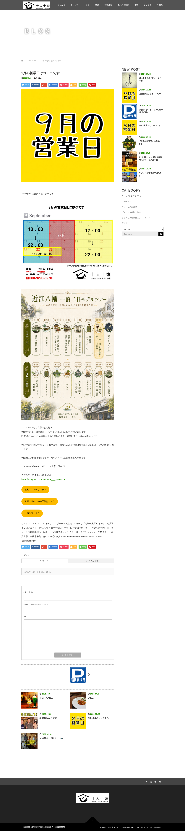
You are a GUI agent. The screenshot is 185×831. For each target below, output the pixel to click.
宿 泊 (97, 5)
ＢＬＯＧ (147, 5)
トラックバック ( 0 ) (91, 561)
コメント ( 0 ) (44, 561)
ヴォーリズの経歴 (129, 207)
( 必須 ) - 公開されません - (36, 604)
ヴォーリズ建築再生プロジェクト (136, 218)
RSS (160, 781)
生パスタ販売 (123, 5)
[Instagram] (150, 781)
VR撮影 (160, 5)
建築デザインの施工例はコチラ (40, 501)
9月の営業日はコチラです (150, 94)
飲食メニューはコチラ (35, 489)
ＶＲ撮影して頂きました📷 (51, 738)
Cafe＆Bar (38, 78)
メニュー (92, 698)
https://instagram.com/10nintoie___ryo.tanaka (43, 479)
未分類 (124, 223)
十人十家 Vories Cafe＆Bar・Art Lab (127, 827)
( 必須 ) (28, 592)
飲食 (87, 5)
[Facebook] (146, 781)
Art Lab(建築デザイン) (131, 196)
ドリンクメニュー (47, 698)
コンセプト (75, 5)
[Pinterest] (155, 781)
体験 (136, 5)
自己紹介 (61, 5)
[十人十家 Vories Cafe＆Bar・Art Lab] (36, 5)
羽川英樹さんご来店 (48, 718)
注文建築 (108, 5)
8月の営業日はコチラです (99, 718)
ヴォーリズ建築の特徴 (131, 212)
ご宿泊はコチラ (32, 513)
